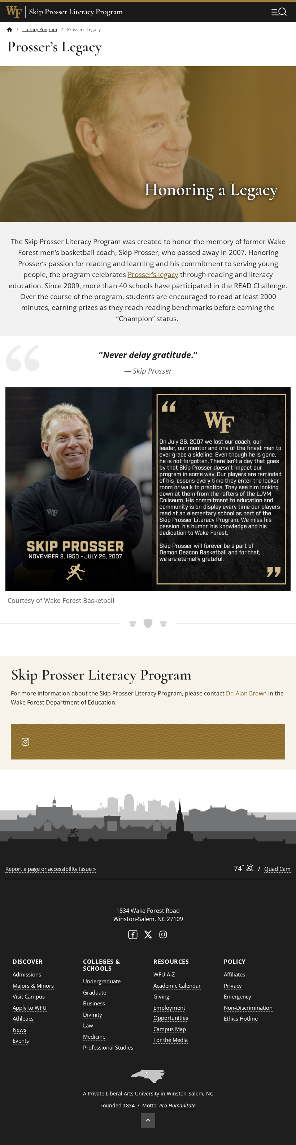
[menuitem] (14, 29)
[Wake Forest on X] (148, 936)
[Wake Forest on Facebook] (133, 936)
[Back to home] (9, 29)
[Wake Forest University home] (14, 12)
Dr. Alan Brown (246, 693)
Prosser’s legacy (153, 274)
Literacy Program (39, 29)
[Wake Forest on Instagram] (163, 936)
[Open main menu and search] (279, 12)
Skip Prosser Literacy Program (76, 11)
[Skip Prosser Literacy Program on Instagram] (25, 742)
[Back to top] (148, 1120)
